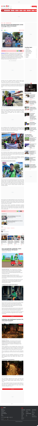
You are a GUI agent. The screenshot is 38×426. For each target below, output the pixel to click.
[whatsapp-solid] (17, 50)
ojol (17, 53)
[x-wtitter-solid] (21, 50)
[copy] (22, 51)
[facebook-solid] (19, 50)
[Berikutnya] (24, 274)
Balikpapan (3, 53)
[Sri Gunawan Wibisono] (2, 231)
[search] (30, 6)
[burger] (36, 7)
